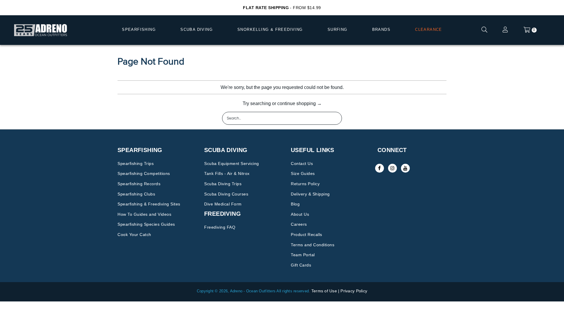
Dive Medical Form (223, 204)
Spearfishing (139, 29)
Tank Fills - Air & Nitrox (227, 173)
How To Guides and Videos (144, 214)
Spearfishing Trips (136, 163)
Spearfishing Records (139, 183)
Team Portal (303, 254)
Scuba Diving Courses (226, 194)
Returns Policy (305, 183)
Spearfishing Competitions (144, 173)
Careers (299, 224)
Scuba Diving (196, 29)
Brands (381, 29)
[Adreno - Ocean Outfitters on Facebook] (379, 168)
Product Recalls (306, 234)
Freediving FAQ (219, 227)
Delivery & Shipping (310, 194)
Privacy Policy (353, 291)
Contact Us (302, 163)
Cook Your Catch (134, 234)
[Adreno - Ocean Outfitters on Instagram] (392, 168)
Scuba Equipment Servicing (231, 163)
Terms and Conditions (312, 244)
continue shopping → (299, 103)
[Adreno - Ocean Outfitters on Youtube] (405, 168)
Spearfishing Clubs (136, 194)
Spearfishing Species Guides (146, 224)
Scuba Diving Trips (222, 183)
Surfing (338, 29)
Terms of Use (324, 291)
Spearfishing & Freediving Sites (149, 204)
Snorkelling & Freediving (270, 29)
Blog (295, 204)
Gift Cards (301, 265)
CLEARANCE (428, 29)
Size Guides (303, 173)
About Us (300, 214)
